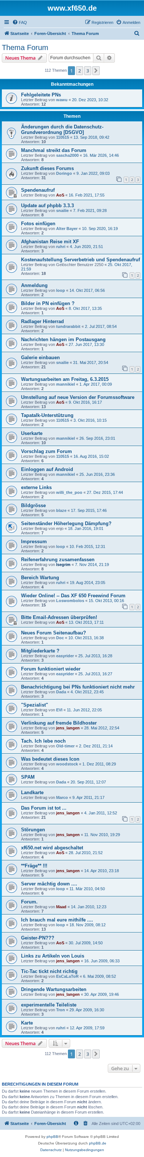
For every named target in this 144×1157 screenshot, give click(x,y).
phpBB (52, 1137)
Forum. (29, 902)
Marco (62, 797)
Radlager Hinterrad (42, 321)
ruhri (60, 246)
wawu (62, 100)
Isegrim (63, 564)
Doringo (64, 173)
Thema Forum (25, 47)
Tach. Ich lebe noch (43, 741)
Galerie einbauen (40, 357)
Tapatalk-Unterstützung (47, 415)
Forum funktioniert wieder (50, 669)
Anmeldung (34, 285)
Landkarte (32, 792)
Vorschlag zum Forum (46, 451)
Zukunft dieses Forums (47, 168)
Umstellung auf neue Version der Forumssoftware (77, 397)
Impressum (34, 541)
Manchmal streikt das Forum (53, 150)
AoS (60, 195)
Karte (27, 1023)
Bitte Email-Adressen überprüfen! (59, 617)
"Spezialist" (34, 705)
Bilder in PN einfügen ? (48, 303)
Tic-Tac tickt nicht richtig (49, 971)
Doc (60, 638)
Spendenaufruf (38, 190)
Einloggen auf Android (47, 469)
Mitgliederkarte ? (40, 651)
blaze (61, 510)
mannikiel (65, 384)
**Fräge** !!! (34, 865)
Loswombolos (70, 600)
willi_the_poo (69, 492)
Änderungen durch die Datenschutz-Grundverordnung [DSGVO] (62, 129)
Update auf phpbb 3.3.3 (47, 205)
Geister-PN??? (37, 938)
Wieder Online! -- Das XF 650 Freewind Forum (73, 595)
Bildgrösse (33, 505)
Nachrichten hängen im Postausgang (63, 339)
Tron (60, 1010)
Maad (61, 907)
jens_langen (68, 728)
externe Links (36, 487)
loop (60, 290)
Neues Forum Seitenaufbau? (53, 633)
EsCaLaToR (67, 976)
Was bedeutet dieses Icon (50, 759)
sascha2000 (67, 155)
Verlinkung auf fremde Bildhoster (59, 723)
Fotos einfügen (38, 223)
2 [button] (79, 70)
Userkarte (31, 433)
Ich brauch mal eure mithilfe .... (57, 920)
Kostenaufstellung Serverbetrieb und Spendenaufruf (80, 259)
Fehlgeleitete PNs (41, 95)
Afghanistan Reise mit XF (50, 241)
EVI (59, 710)
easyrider (65, 656)
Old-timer (65, 746)
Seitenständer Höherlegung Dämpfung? (66, 523)
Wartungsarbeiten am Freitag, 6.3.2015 (65, 379)
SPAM (28, 777)
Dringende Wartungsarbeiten (53, 989)
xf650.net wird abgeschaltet (52, 847)
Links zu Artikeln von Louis (52, 956)
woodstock (67, 764)
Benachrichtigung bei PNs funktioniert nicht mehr (78, 687)
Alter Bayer (67, 228)
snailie (62, 210)
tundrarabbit (68, 326)
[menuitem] (19, 22)
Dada (61, 692)
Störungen (33, 829)
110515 (62, 137)
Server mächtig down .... (49, 884)
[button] (96, 70)
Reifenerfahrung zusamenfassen (58, 559)
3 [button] (87, 70)
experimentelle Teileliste (48, 1005)
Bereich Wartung (40, 577)
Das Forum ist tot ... (43, 808)
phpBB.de (97, 1143)
